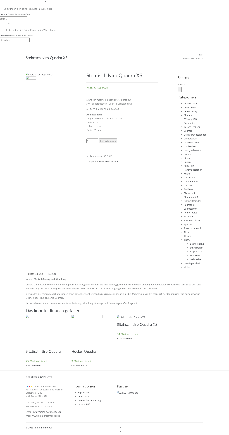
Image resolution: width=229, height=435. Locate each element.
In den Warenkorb (108, 141)
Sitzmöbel (189, 216)
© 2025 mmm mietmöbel (39, 427)
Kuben (187, 161)
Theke (187, 232)
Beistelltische (197, 243)
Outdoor (188, 185)
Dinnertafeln (190, 138)
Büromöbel (189, 123)
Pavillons (188, 189)
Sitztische (195, 255)
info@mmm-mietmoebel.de (47, 411)
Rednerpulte (190, 212)
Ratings (52, 273)
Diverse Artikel (191, 142)
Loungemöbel (191, 181)
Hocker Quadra (83, 352)
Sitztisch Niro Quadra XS (137, 325)
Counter (188, 130)
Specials (188, 224)
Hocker (187, 154)
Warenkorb (5, 35)
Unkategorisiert (192, 263)
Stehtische (104, 161)
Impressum (83, 392)
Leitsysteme (190, 177)
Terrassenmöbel (192, 228)
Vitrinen (188, 267)
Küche (187, 173)
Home (200, 55)
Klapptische (196, 251)
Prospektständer (192, 200)
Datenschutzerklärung (89, 400)
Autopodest (190, 107)
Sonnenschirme (192, 220)
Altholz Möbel (191, 103)
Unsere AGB (84, 404)
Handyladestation (193, 150)
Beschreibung (35, 273)
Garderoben (190, 146)
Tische (114, 161)
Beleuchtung (190, 111)
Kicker (187, 158)
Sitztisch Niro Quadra (43, 352)
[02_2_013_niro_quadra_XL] (31, 81)
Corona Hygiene (192, 126)
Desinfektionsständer (195, 134)
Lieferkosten (84, 396)
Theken (187, 235)
